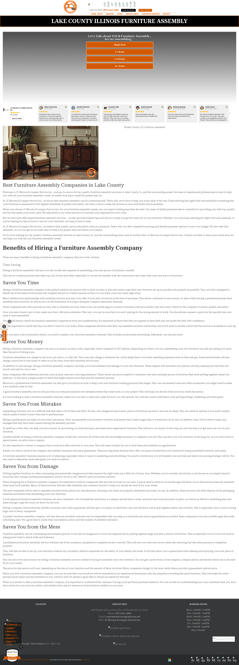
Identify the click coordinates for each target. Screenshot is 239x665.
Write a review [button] (17, 118)
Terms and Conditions (43, 659)
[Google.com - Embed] (41, 622)
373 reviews (14, 115)
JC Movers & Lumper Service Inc (122, 620)
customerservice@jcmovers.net (123, 616)
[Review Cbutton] (12, 655)
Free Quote (145, 10)
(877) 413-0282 (111, 10)
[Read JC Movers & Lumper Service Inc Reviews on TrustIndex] (13, 625)
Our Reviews (128, 10)
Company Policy (31, 659)
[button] (229, 113)
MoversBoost (85, 659)
